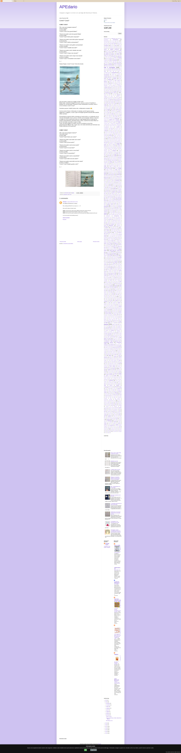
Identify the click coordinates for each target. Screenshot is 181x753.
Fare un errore (110, 170)
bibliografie (118, 84)
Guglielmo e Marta (119, 208)
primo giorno (116, 337)
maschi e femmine (108, 270)
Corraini (120, 130)
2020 (106, 701)
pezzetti (112, 315)
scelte (109, 372)
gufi (109, 208)
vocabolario (111, 425)
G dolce (119, 186)
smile (106, 387)
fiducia (113, 175)
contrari (111, 128)
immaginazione (116, 215)
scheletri (113, 372)
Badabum (115, 77)
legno (121, 243)
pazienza (116, 309)
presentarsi (106, 332)
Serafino (105, 381)
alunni (106, 57)
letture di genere (114, 249)
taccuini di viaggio (107, 401)
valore (105, 420)
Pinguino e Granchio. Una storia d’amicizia (117, 682)
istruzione (118, 230)
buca (113, 90)
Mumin (111, 283)
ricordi (120, 362)
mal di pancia (113, 265)
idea (117, 212)
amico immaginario (109, 58)
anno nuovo (115, 62)
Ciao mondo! (116, 569)
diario (114, 144)
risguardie (105, 367)
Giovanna (114, 201)
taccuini (119, 400)
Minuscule (105, 277)
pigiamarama (115, 320)
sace (120, 368)
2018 (106, 724)
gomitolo (119, 205)
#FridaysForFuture (107, 38)
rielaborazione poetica (113, 363)
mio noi (112, 277)
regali (119, 360)
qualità (105, 353)
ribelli (105, 362)
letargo (111, 245)
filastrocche (106, 177)
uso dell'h (116, 418)
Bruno (105, 90)
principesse (112, 339)
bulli (112, 91)
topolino (116, 411)
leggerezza (116, 243)
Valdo (113, 419)
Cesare (117, 106)
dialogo (110, 144)
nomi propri (110, 291)
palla (110, 303)
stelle (113, 393)
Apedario (105, 19)
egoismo (120, 160)
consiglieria (118, 125)
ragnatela (115, 356)
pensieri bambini (108, 312)
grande (116, 206)
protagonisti (116, 348)
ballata (105, 78)
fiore (116, 179)
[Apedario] (104, 21)
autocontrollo (107, 73)
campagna (115, 97)
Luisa (112, 261)
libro (121, 256)
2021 (106, 700)
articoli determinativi (115, 68)
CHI (113, 109)
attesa (105, 71)
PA (106, 302)
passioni (105, 309)
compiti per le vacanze (114, 119)
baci (111, 77)
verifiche (105, 424)
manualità (106, 268)
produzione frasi (117, 341)
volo (119, 426)
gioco (105, 198)
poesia (106, 324)
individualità (114, 220)
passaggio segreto (117, 308)
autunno (113, 74)
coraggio (105, 130)
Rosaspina (113, 368)
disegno (116, 148)
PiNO (113, 321)
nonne (109, 293)
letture (109, 249)
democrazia (113, 141)
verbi (115, 421)
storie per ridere (108, 397)
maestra (114, 263)
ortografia (105, 301)
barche (119, 79)
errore (116, 163)
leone (121, 244)
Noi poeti (116, 289)
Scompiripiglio (110, 373)
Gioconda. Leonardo (108, 199)
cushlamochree (119, 137)
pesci (119, 314)
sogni (121, 387)
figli (114, 176)
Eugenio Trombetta (117, 167)
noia (120, 289)
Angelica (110, 60)
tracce (114, 412)
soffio (114, 387)
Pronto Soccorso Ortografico (108, 348)
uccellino (118, 414)
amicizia (120, 57)
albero (113, 51)
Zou (105, 432)
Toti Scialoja (106, 412)
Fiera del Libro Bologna (109, 176)
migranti (114, 276)
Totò (110, 412)
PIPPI (106, 322)
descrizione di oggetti (113, 142)
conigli (110, 122)
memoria (105, 274)
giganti (115, 195)
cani (104, 98)
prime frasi (114, 335)
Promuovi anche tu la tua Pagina (109, 22)
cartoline (112, 103)
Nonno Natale (118, 293)
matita (119, 271)
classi (112, 112)
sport (109, 392)
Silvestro (111, 385)
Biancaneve (106, 84)
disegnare (115, 147)
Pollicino (110, 325)
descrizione (106, 142)
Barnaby (105, 80)
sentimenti (111, 380)
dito (119, 149)
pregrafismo (118, 330)
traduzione (118, 412)
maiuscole (107, 265)
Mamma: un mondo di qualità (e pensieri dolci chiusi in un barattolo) (115, 478)
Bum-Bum (120, 91)
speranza (110, 391)
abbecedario (120, 43)
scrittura (120, 373)
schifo (117, 372)
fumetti (120, 185)
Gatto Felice (120, 188)
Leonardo (116, 244)
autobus (120, 72)
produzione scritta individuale (109, 344)
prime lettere (120, 335)
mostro (113, 282)
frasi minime (120, 182)
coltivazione (110, 117)
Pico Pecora (118, 319)
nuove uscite (116, 295)
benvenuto (105, 83)
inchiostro (105, 219)
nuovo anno (112, 296)
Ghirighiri (112, 193)
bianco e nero (112, 84)
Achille (112, 45)
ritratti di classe (119, 367)
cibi (105, 110)
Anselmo (120, 62)
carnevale (116, 100)
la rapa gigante (115, 237)
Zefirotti (109, 430)
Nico (119, 288)
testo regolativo (119, 407)
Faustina (119, 170)
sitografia (120, 386)
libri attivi (108, 252)
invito (115, 227)
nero (109, 288)
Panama (114, 303)
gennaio (108, 714)
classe (109, 112)
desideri (118, 143)
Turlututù (105, 414)
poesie (120, 324)
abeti (114, 44)
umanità (108, 417)
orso (111, 300)
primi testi (118, 336)
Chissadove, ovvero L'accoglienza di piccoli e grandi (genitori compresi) (116, 530)
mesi (119, 274)
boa (117, 87)
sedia (119, 378)
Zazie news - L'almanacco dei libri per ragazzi (117, 600)
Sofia (117, 387)
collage (109, 115)
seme (117, 379)
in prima (109, 218)
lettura (115, 247)
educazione (114, 157)
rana (121, 357)
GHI (108, 193)
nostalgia (105, 294)
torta (119, 411)
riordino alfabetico (112, 366)
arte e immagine (109, 67)
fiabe (119, 174)
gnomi (111, 205)
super (111, 398)
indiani (109, 220)
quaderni (119, 350)
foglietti (112, 180)
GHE (105, 193)
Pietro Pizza (110, 320)
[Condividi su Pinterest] (82, 193)
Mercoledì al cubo (112, 274)
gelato (108, 189)
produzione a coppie (109, 341)
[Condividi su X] (79, 193)
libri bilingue (113, 252)
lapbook (105, 238)
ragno (118, 357)
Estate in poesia (112, 166)
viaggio (117, 424)
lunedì (105, 262)
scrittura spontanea (109, 374)
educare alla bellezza (107, 157)
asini (121, 68)
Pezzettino (116, 315)
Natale (116, 285)
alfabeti (120, 52)
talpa (116, 401)
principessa (106, 339)
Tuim (119, 413)
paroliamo (106, 308)
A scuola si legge (113, 43)
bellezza (105, 81)
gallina (119, 187)
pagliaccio (105, 303)
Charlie (120, 106)
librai (116, 251)
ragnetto (111, 357)
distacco (115, 149)
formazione (117, 180)
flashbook (120, 179)
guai (112, 207)
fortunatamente (117, 181)
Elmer (119, 161)
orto (119, 300)
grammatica (106, 206)
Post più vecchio (96, 241)
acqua (115, 45)
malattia (119, 265)
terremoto (116, 405)
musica (105, 284)
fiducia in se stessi (119, 175)
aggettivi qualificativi (114, 49)
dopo (112, 154)
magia (109, 264)
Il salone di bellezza (111, 214)
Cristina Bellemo (114, 136)
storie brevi (107, 395)
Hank (110, 211)
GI (119, 193)
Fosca (105, 182)
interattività (118, 225)
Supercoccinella (117, 399)
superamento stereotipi (108, 399)
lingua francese (114, 257)
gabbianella (110, 187)
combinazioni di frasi (117, 117)
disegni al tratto (111, 148)
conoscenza (118, 123)
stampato (120, 392)
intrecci (115, 226)
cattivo (119, 104)
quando (108, 353)
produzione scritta (66, 194)
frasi (115, 182)
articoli (109, 68)
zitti (105, 431)
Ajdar (111, 50)
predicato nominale (118, 329)
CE (116, 105)
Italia (109, 231)
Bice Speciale (111, 86)
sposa (112, 392)
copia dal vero (117, 129)
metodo (109, 275)
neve (112, 288)
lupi (107, 262)
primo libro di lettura (116, 338)
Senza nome (118, 380)
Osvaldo (115, 301)
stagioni (115, 392)
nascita (111, 285)
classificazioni (117, 112)
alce (114, 52)
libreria (119, 251)
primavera (109, 335)
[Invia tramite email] (77, 193)
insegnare (112, 224)
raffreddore (106, 356)
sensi (106, 380)
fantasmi (105, 170)
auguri (119, 71)
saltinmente (118, 369)
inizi (119, 221)
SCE (106, 372)
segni (110, 379)
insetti (105, 225)
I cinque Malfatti (112, 212)
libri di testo (118, 252)
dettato (105, 144)
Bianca (113, 83)
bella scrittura (117, 80)
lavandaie (119, 238)
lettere (105, 247)
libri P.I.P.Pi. (114, 253)
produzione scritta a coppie (115, 343)
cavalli (114, 105)
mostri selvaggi (108, 282)
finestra (110, 179)
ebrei (108, 156)
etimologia (111, 167)
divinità (111, 151)
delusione (108, 141)
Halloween (105, 211)
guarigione (120, 207)
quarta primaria (107, 354)
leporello (106, 245)
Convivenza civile (117, 128)
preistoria (105, 331)
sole (109, 388)
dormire (119, 154)
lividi (110, 258)
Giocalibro (119, 195)
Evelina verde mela (107, 168)
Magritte (113, 264)
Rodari (109, 368)
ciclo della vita (107, 111)
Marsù (108, 269)
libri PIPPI (116, 255)
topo (112, 411)
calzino (112, 96)
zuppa (109, 432)
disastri (105, 147)
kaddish (105, 232)
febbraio (108, 713)
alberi (120, 50)
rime (70, 194)
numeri (116, 294)
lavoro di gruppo (111, 240)
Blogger (99, 743)
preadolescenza (111, 329)
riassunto (118, 361)
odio (111, 297)
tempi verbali (111, 404)
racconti (115, 355)
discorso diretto (110, 147)
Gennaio (105, 192)
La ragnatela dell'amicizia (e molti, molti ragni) (116, 504)
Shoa (116, 382)
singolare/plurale (106, 386)
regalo (105, 361)
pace (110, 302)
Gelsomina (116, 189)
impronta (105, 218)
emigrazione (106, 162)
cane (119, 97)
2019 (106, 723)
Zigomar (120, 430)
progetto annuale (108, 347)
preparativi (118, 331)
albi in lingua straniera (108, 52)
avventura (118, 74)
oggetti (114, 297)
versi (109, 424)
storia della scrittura (108, 394)
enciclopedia (116, 162)
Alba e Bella (116, 50)
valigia (116, 419)
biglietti (120, 86)
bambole (115, 79)
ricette (114, 362)
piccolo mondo (111, 319)
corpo (117, 130)
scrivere (116, 374)
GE (105, 189)
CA (116, 93)
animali (115, 60)
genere (120, 189)
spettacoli (114, 391)
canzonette (109, 98)
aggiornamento (106, 50)
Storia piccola (115, 394)
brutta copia (109, 90)
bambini (114, 78)
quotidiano (120, 354)
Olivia (121, 297)
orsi (108, 300)
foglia (109, 180)
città (117, 111)
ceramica (105, 106)
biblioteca (114, 85)
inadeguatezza (117, 218)
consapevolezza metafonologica (116, 124)
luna (119, 261)
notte (113, 294)
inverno (106, 227)
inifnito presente (114, 221)
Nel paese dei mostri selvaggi (111, 287)
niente (105, 289)
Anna (119, 61)
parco (105, 306)
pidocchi (105, 320)
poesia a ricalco (115, 324)
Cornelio (109, 130)
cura (114, 137)
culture (105, 137)
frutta (110, 185)
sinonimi (112, 386)
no (110, 289)
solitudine (118, 388)
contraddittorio (106, 128)
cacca (119, 93)
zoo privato (114, 431)
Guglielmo (112, 208)
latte (115, 238)
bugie (106, 91)
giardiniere (106, 195)
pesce (115, 314)
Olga (117, 297)
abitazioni (118, 44)
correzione (106, 131)
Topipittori (108, 411)
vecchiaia (115, 420)
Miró (115, 277)
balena (119, 77)
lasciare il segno (110, 238)
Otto (118, 301)
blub (114, 87)
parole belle (115, 307)
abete (111, 44)
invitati (112, 227)
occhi (119, 296)
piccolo (105, 318)
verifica (119, 423)
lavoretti (105, 239)
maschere (116, 269)
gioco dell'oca (109, 198)
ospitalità (110, 301)
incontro (114, 219)
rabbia (110, 355)
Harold (113, 211)
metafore (105, 275)
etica (119, 166)
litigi (108, 258)
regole (109, 361)
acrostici (120, 45)
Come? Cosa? (109, 716)
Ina (113, 218)
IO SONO (107, 230)
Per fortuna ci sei (109, 720)
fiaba (116, 174)
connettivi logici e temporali (109, 123)
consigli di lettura (112, 125)
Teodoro (109, 405)
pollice (106, 325)
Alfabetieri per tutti (114, 461)
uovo (105, 418)
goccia (115, 205)
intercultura (106, 226)
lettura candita (117, 545)
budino (120, 90)
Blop (112, 87)
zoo (110, 431)
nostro (109, 294)
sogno (106, 388)
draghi (112, 155)
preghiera (107, 330)
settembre (114, 381)
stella (110, 393)
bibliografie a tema (107, 85)
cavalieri (110, 105)
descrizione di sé (112, 143)
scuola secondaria (107, 378)
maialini (120, 264)
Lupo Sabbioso (115, 262)
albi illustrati (118, 51)
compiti (115, 118)
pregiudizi (112, 330)
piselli (115, 322)
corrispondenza (112, 131)
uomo (120, 417)
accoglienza (106, 45)
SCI (119, 372)
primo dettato (110, 337)
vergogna (114, 423)
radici (119, 355)
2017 (106, 726)
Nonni (113, 293)
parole (120, 306)
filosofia (106, 179)
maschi (120, 269)
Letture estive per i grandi (114, 250)
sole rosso (114, 388)
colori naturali (108, 116)
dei (104, 141)
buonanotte (107, 92)
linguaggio (120, 257)
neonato (105, 288)
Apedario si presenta (108, 64)
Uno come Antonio (114, 417)
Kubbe (109, 232)
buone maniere (113, 92)
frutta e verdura (115, 185)
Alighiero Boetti (107, 56)
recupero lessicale (114, 360)
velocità (119, 420)
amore (119, 58)
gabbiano (115, 187)
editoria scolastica (114, 156)
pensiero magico (116, 313)
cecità (119, 105)
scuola (114, 375)
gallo (104, 188)
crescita (110, 135)
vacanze (108, 419)
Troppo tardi (115, 413)
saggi (105, 369)
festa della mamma (110, 174)
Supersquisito (111, 400)
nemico (119, 287)
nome (105, 290)
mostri (120, 281)
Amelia (115, 57)
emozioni (110, 162)
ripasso (119, 366)
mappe (111, 268)
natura (120, 285)
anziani (106, 63)
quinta (116, 354)
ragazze (110, 356)
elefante (111, 161)
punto (109, 350)
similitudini (117, 385)
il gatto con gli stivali (116, 213)
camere (111, 97)
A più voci (118, 42)
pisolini (119, 322)
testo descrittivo (112, 407)
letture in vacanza (107, 251)
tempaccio (105, 404)
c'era (113, 93)
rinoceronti (105, 366)
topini (105, 411)
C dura (108, 93)
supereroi (105, 400)
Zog (108, 431)
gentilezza (113, 192)
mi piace (113, 275)
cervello (113, 106)
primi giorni (113, 336)
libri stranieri (112, 256)
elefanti (115, 161)
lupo (110, 262)
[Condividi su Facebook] (81, 193)
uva (120, 418)
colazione (105, 115)
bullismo (115, 91)
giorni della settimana (108, 201)
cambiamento (106, 97)
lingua (109, 257)
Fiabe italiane (106, 175)
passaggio (111, 308)
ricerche (110, 362)
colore (117, 115)
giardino (111, 195)
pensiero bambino (108, 313)
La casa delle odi (113, 233)
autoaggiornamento (107, 72)
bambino (109, 79)
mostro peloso (118, 282)
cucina (119, 136)
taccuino (112, 401)
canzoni (114, 98)
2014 (106, 731)
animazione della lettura (113, 61)
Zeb (105, 430)
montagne (105, 281)
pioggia (120, 321)
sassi (105, 370)
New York (116, 288)
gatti (111, 188)
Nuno (112, 295)
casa (116, 103)
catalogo (110, 104)
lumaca (116, 261)
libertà (112, 251)
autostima (118, 73)
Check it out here (66, 217)
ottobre (107, 706)
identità (105, 213)
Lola (117, 258)
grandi (119, 206)
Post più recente (63, 241)
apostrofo (120, 64)
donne (108, 154)
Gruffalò (109, 207)
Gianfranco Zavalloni (111, 194)
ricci (107, 362)
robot (106, 368)
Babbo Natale (107, 77)
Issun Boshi (113, 230)
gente (109, 192)
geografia (118, 192)
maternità (114, 271)
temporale (120, 404)
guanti (116, 207)
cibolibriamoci (113, 110)
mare (105, 269)
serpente (109, 381)
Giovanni (119, 201)
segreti (113, 379)
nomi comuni (113, 290)
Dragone (120, 155)
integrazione (110, 225)
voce (113, 426)
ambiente (110, 57)
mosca (117, 281)
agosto (107, 709)
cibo (108, 110)
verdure (110, 423)
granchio (112, 206)
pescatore (110, 314)
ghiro (117, 193)
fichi (110, 175)
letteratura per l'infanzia (116, 246)
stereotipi (116, 393)
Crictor (108, 136)
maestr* (109, 263)
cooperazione (106, 129)
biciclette (116, 86)
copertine (111, 129)
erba (109, 163)
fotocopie (111, 182)
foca (106, 180)
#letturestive (114, 38)
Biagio (110, 83)
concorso (105, 122)
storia (121, 393)
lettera (115, 245)
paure (113, 309)
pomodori (114, 325)
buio (109, 91)
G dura (105, 187)
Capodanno (106, 99)
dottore (105, 155)
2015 (106, 729)
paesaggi (114, 302)
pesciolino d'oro (106, 315)
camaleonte (118, 96)
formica (105, 181)
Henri (117, 211)
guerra (106, 208)
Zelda (112, 430)
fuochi (106, 186)
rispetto (110, 367)
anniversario (106, 62)
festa (116, 173)
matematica (115, 270)
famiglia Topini (117, 169)
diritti (115, 145)
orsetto (105, 300)
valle (119, 419)
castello (105, 104)
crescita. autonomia (117, 135)
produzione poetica (108, 342)
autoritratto (113, 73)
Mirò (118, 277)
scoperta (115, 373)
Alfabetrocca (116, 55)
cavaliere (105, 105)
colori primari (115, 116)
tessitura (107, 406)
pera (121, 313)
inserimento (118, 224)
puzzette (112, 350)
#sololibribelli (115, 39)
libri (104, 252)
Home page (79, 241)
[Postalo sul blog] (78, 193)
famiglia (120, 168)
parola (116, 306)
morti (113, 281)
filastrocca (118, 176)
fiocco (113, 179)
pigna (120, 320)
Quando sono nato (114, 353)
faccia (116, 168)
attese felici (112, 71)
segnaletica (106, 379)
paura (109, 309)
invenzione (120, 226)
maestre (119, 263)
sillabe (105, 385)
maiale (117, 264)
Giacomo (105, 194)
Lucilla (109, 261)
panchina (118, 303)
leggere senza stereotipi (108, 243)
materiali (110, 271)
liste (105, 258)
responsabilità (113, 361)
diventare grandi (107, 150)
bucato (117, 90)
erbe (112, 163)
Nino (108, 289)
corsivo (117, 131)
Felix (109, 173)
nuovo (108, 296)
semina (120, 379)
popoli (109, 326)
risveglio (114, 367)
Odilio (108, 297)
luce (105, 261)
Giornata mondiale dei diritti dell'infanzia (115, 200)
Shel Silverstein (110, 382)
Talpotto (120, 401)
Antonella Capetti (107, 544)
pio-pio (117, 321)
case (119, 103)
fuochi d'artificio (110, 186)
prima (115, 332)
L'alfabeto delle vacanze (115, 469)
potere (106, 329)
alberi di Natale (108, 51)
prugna (114, 349)
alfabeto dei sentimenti (108, 55)
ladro (119, 237)
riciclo (117, 362)
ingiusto (109, 221)
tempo (116, 404)
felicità (105, 173)
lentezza (109, 244)
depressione (118, 141)
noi (112, 289)
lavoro (116, 239)
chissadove (117, 109)
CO (121, 112)
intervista (110, 226)
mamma (109, 267)
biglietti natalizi (107, 87)
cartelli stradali (107, 103)
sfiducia (119, 381)
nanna (120, 284)
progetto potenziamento (116, 347)
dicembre (108, 703)
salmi (114, 369)
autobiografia (114, 72)
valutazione (109, 420)
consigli (106, 125)
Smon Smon (110, 387)
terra (112, 405)
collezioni (113, 115)
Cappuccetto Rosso (116, 99)
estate (105, 166)
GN (108, 205)
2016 (106, 728)
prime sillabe (107, 336)
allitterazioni (120, 56)
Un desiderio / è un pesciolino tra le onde (115, 522)
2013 (106, 733)
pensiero (120, 312)
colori (120, 115)
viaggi (113, 424)
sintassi (116, 386)
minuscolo (118, 276)
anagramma (106, 60)
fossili (108, 182)
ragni (114, 357)
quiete (112, 354)
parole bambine (108, 307)
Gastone (108, 188)
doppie (115, 154)
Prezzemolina (111, 332)
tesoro (120, 405)
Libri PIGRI (110, 255)
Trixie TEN (110, 413)
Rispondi (64, 219)
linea (106, 257)
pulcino (117, 349)
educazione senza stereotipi (112, 160)
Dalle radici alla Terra (117, 138)
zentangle (116, 430)
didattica (118, 144)
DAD (108, 138)
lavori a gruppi (110, 239)
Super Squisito (117, 398)
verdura (105, 423)
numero (108, 295)
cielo (112, 111)
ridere (106, 363)
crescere (105, 135)
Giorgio (114, 199)
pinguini (105, 321)
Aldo (117, 52)
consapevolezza (106, 124)
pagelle (119, 302)
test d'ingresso (114, 406)
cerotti (109, 106)
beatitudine (111, 80)
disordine (110, 149)
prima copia (120, 332)
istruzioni (105, 231)
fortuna (113, 181)
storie (121, 394)
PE (119, 309)
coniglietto (114, 122)
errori (119, 163)
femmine (112, 173)
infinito (105, 221)
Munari (115, 283)
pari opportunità (110, 306)
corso (121, 131)
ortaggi (116, 300)
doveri (109, 155)
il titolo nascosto (119, 214)
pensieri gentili (114, 312)
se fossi (114, 378)
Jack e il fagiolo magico (115, 231)
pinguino (109, 321)
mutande (109, 284)
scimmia (105, 373)
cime (115, 111)
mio (109, 277)
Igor (109, 213)
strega (114, 397)
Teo (105, 405)
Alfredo (120, 55)
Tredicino (105, 413)
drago (115, 155)
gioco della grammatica (118, 198)
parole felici (120, 307)
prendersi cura (111, 331)
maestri (105, 264)
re (108, 360)
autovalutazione (106, 74)
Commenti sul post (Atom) (68, 243)
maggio (107, 711)
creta (105, 136)
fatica (115, 170)
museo (119, 283)
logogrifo (114, 258)
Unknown (65, 201)
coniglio (119, 122)
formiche (109, 181)
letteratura (109, 246)
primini (105, 337)
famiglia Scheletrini (109, 169)
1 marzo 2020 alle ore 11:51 (72, 201)
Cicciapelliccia (119, 110)
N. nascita (116, 284)
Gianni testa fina (119, 194)
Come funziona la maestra (108, 118)
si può (119, 382)
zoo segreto (120, 431)
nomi (108, 290)
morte (110, 281)
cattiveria (114, 104)
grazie (105, 207)
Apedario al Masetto (116, 63)
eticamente (106, 167)
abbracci (106, 44)
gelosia (112, 189)
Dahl (111, 138)
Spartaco (105, 391)
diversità (114, 150)
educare (119, 156)
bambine (109, 78)
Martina (112, 269)
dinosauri (105, 145)
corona (113, 130)
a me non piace (112, 42)
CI (121, 109)
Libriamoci (117, 256)
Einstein (106, 161)
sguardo (105, 382)
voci (116, 426)
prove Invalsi (109, 349)
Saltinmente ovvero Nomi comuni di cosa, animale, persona (115, 513)
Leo (113, 244)
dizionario (115, 151)
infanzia (119, 220)
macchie (105, 263)
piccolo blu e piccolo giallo (113, 318)
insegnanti (107, 224)
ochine (105, 297)
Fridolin (106, 185)
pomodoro (118, 325)
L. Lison (115, 232)
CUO (108, 137)
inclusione (110, 219)
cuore (111, 137)
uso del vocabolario (110, 418)
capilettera (118, 98)
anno (110, 62)
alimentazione (113, 56)
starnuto (106, 393)
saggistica (109, 369)
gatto (115, 188)
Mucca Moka (106, 283)
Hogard (105, 212)
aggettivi (105, 49)
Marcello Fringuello (117, 268)
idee (120, 212)
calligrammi (105, 96)
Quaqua (120, 353)
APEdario (68, 6)
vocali (110, 426)
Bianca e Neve (118, 83)
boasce (120, 87)
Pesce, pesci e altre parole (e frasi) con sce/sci (116, 453)
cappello (110, 99)
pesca (106, 314)
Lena (106, 244)
